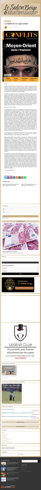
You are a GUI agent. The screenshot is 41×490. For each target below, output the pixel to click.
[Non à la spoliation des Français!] (20, 249)
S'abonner (24, 469)
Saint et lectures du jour (7, 438)
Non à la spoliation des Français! (9, 251)
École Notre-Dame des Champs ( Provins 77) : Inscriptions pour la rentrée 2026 (17, 412)
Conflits (8, 83)
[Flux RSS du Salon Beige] (21, 454)
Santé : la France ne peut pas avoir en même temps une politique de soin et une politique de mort (13, 478)
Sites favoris (5, 440)
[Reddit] (17, 177)
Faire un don (5, 434)
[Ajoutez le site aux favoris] (20, 454)
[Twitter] (5, 177)
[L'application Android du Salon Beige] (22, 454)
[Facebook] (8, 177)
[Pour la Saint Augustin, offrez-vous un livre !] (3, 476)
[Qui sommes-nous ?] (18, 454)
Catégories (5, 437)
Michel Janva (10, 26)
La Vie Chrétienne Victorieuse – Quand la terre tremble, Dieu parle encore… (13, 463)
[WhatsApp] (25, 177)
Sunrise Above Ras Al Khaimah (8, 409)
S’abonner (5, 435)
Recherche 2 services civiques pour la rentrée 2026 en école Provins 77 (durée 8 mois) (19, 416)
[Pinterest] (11, 177)
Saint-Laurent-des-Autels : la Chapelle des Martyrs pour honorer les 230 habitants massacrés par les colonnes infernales (13, 468)
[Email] (22, 177)
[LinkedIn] (14, 177)
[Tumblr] (19, 177)
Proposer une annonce (20, 422)
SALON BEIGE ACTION (20, 221)
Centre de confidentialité (7, 442)
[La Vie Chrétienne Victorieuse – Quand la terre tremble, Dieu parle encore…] (3, 465)
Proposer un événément (20, 426)
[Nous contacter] (19, 454)
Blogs (4, 432)
